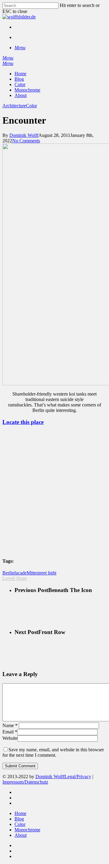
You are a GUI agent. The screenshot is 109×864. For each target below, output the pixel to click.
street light (46, 572)
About (21, 835)
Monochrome (27, 829)
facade (20, 572)
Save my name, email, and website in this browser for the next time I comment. (53, 752)
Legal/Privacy (77, 776)
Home (20, 813)
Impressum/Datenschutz (25, 782)
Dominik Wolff (23, 135)
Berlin (8, 572)
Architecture (14, 105)
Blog (19, 818)
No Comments (26, 140)
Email (9, 731)
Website (10, 738)
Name (10, 725)
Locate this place (23, 422)
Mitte (32, 572)
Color (31, 105)
